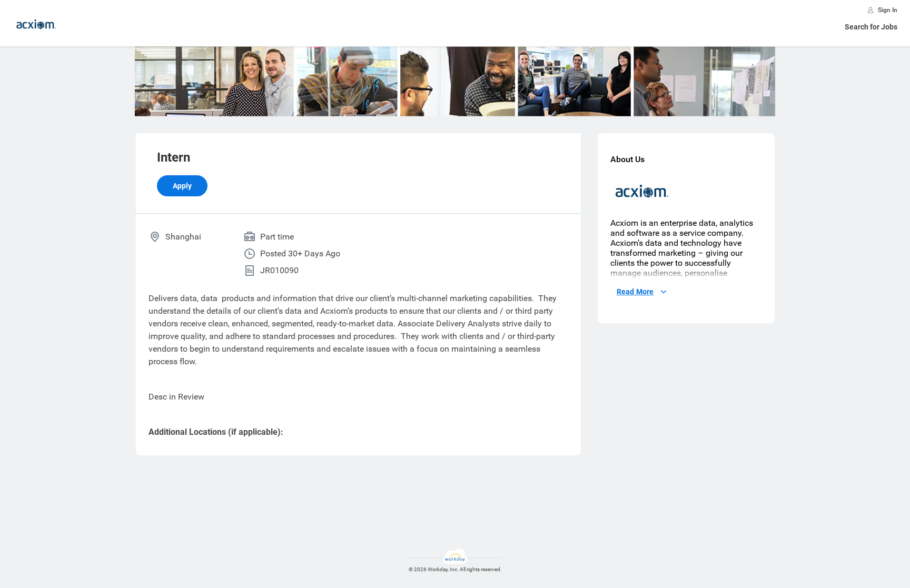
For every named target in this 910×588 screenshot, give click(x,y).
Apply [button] (182, 186)
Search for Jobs (871, 27)
